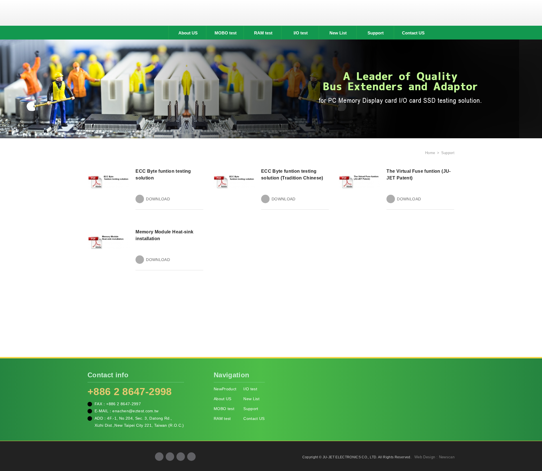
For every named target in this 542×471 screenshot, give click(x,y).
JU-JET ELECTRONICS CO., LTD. (271, 13)
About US (188, 32)
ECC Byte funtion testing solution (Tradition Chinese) (292, 174)
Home (429, 153)
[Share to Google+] (170, 456)
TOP (531, 441)
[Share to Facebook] (159, 456)
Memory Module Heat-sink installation (164, 235)
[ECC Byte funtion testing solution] (109, 181)
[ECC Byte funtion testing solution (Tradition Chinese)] (234, 181)
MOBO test (226, 32)
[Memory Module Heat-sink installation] (109, 242)
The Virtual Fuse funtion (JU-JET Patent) (418, 174)
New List (338, 32)
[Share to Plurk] (191, 456)
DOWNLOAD (158, 199)
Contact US (413, 32)
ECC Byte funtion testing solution (163, 174)
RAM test (263, 32)
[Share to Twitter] (180, 456)
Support (376, 32)
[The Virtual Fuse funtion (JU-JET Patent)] (359, 181)
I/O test (301, 32)
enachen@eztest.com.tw (135, 411)
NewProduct (225, 389)
